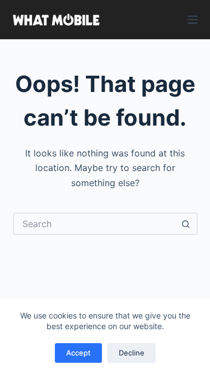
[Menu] (193, 20)
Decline (131, 352)
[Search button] (186, 224)
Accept (78, 352)
